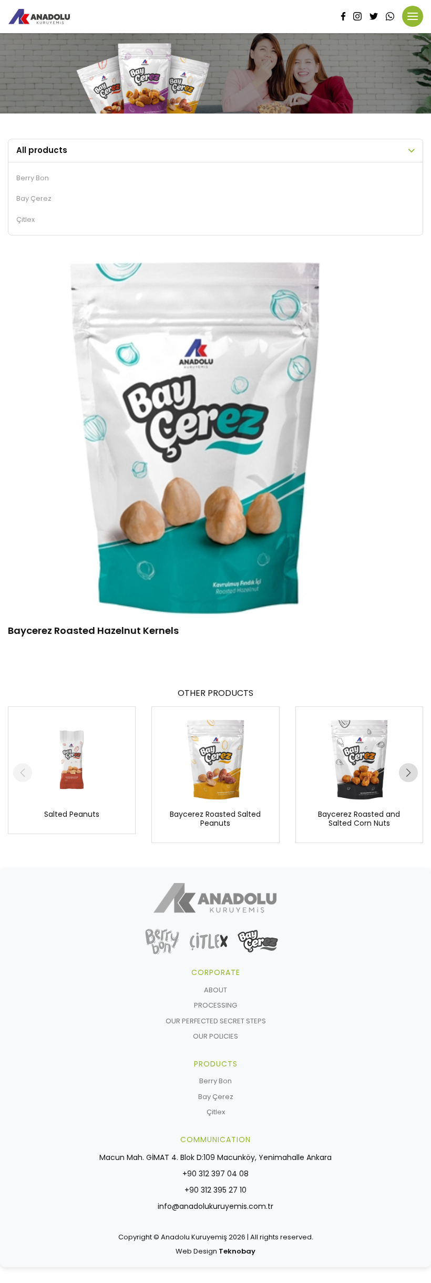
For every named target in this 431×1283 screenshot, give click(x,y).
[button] (408, 772)
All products (41, 150)
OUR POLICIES (215, 1036)
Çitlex (25, 219)
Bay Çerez (34, 198)
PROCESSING (215, 1005)
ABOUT (215, 990)
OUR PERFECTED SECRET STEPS (216, 1021)
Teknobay (237, 1251)
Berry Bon (32, 178)
